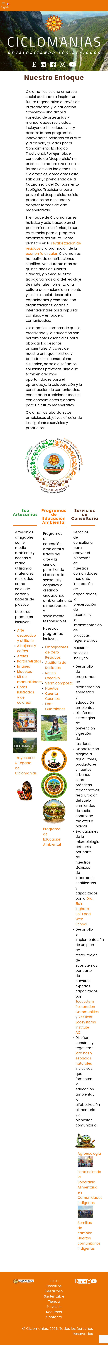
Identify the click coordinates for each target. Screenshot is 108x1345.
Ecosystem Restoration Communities (87, 1007)
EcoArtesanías (25, 513)
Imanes (23, 666)
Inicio (54, 1281)
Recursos (54, 1312)
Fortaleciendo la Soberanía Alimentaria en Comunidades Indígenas (90, 1187)
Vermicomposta (59, 683)
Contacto (54, 1317)
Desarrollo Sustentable (54, 1294)
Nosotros (54, 1286)
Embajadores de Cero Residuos (56, 652)
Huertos (51, 688)
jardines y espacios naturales (83, 1058)
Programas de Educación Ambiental (54, 517)
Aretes (22, 656)
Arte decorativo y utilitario (26, 635)
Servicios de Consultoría (84, 515)
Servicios (54, 1307)
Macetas (24, 671)
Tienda (54, 1301)
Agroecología (89, 1153)
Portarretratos (29, 661)
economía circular (41, 253)
